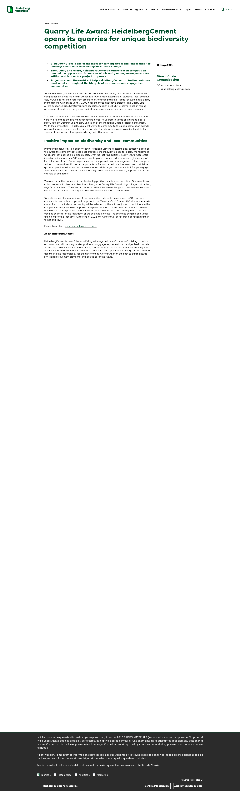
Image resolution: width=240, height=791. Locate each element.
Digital (188, 9)
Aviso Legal (43, 740)
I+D (153, 9)
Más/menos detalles (190, 780)
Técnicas (46, 774)
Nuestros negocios (133, 9)
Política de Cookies (149, 765)
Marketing (102, 774)
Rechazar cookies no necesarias (60, 786)
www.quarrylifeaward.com (79, 226)
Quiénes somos (107, 9)
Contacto (210, 9)
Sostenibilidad (170, 9)
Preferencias (65, 774)
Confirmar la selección (157, 786)
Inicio (46, 23)
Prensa (198, 9)
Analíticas (84, 774)
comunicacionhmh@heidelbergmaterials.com (175, 87)
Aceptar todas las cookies (188, 786)
